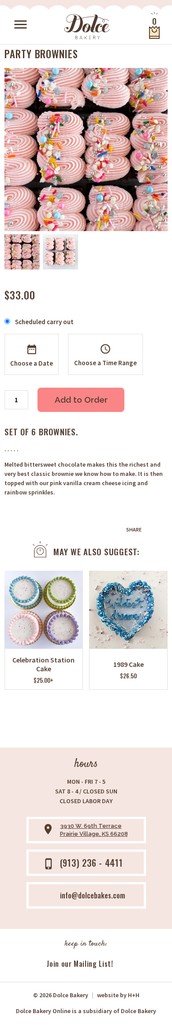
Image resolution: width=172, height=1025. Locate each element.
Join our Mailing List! (80, 963)
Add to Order (81, 399)
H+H (118, 995)
